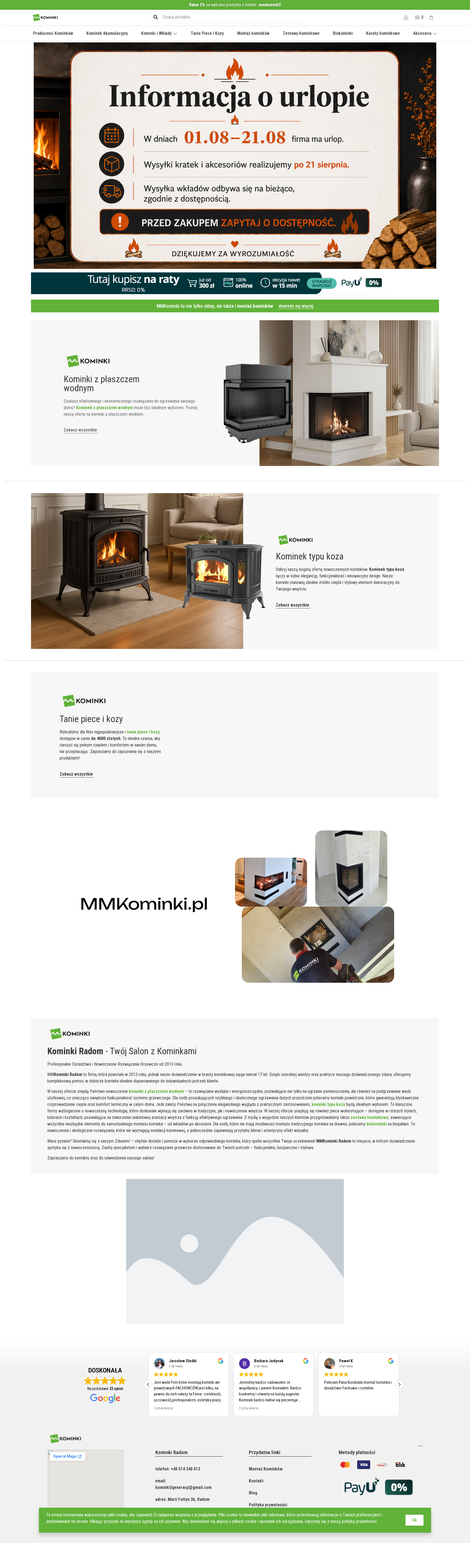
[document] (235, 771)
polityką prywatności (359, 1521)
